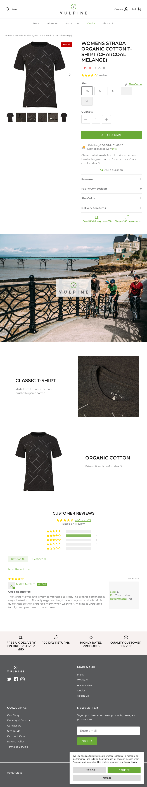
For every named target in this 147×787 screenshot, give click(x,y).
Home (8, 35)
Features (87, 179)
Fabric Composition (94, 188)
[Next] (70, 75)
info (114, 148)
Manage (107, 778)
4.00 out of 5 (83, 520)
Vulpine (18, 773)
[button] (89, 75)
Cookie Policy (130, 762)
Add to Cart (111, 135)
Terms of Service (17, 746)
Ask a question (114, 169)
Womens (52, 23)
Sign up (87, 741)
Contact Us (14, 725)
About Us (108, 23)
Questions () (38, 559)
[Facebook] (16, 679)
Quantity (87, 111)
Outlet (91, 23)
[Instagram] (22, 679)
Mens (36, 23)
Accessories (72, 23)
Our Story (13, 715)
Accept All (124, 770)
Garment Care (16, 736)
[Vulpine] (73, 9)
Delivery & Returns (93, 208)
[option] (39, 75)
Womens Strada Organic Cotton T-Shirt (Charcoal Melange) (43, 35)
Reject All (90, 770)
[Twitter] (9, 679)
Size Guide (88, 198)
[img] (16, 579)
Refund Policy (16, 741)
